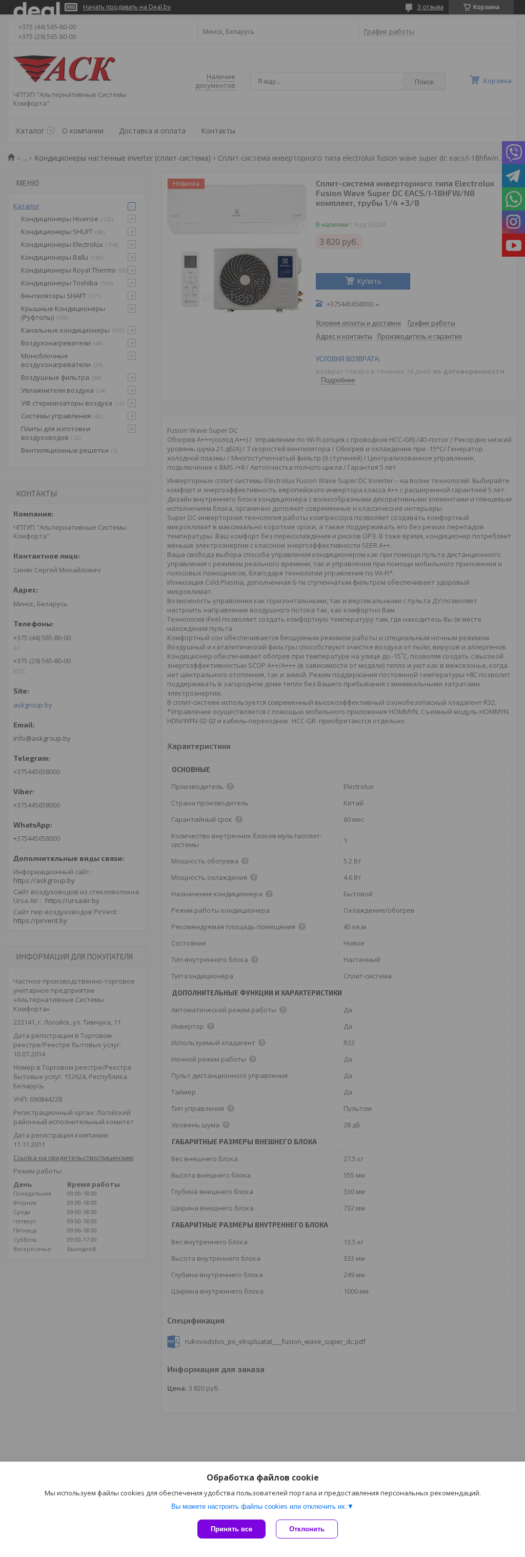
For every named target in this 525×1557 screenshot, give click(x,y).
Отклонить (307, 1529)
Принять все (231, 1529)
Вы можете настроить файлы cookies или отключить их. (259, 1506)
